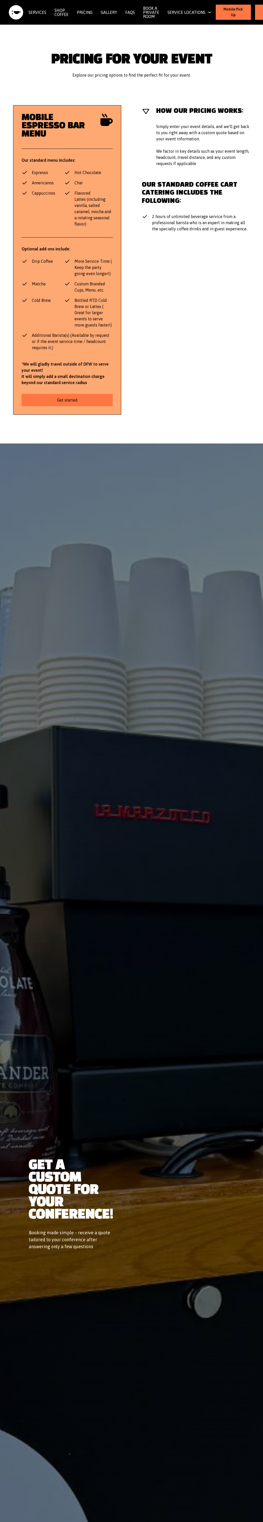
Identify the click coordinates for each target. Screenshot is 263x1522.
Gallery (109, 12)
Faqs (130, 12)
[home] (16, 12)
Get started (67, 400)
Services (37, 12)
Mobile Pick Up (233, 12)
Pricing (84, 12)
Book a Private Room (151, 12)
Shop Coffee (61, 12)
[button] (189, 12)
